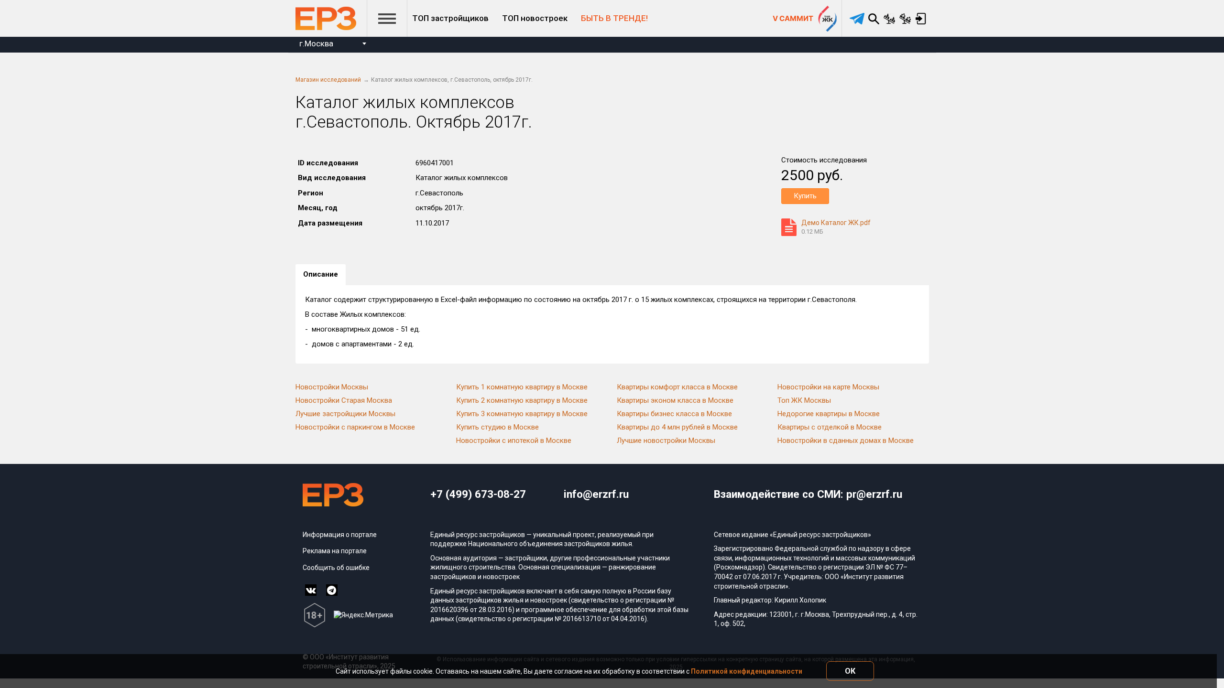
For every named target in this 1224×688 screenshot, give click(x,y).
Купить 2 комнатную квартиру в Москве (522, 400)
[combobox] (332, 45)
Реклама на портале (335, 551)
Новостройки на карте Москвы (828, 387)
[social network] (311, 590)
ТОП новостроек (535, 18)
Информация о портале (340, 534)
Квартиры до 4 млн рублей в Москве (677, 427)
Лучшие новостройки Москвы (666, 440)
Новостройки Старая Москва (343, 400)
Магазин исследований (328, 79)
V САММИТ (793, 18)
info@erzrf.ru (596, 494)
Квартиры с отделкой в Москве (829, 427)
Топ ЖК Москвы (804, 400)
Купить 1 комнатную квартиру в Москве (522, 387)
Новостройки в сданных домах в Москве (845, 440)
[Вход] (921, 18)
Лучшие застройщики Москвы (345, 413)
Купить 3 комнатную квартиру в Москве (522, 413)
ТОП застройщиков (450, 18)
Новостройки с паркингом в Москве (355, 427)
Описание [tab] (320, 274)
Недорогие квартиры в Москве (828, 413)
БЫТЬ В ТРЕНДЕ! (614, 18)
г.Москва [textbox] (316, 43)
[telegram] (857, 18)
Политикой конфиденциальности (746, 671)
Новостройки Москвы (331, 387)
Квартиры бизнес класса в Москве (674, 413)
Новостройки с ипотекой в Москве (513, 440)
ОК (850, 671)
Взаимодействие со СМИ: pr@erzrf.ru (808, 494)
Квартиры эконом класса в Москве (675, 400)
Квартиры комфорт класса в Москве (677, 387)
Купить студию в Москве (497, 427)
